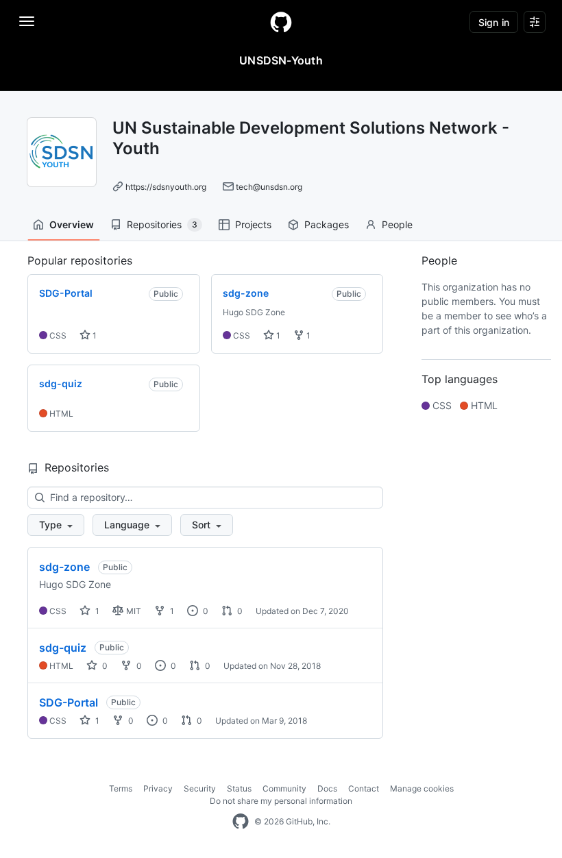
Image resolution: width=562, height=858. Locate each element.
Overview (71, 224)
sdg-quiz (62, 647)
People (397, 224)
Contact (363, 788)
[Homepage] (281, 22)
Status (239, 788)
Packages (326, 224)
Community (284, 788)
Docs (327, 788)
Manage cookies (422, 788)
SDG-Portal (68, 702)
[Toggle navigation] (26, 21)
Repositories (162, 224)
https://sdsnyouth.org (165, 187)
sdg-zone (64, 567)
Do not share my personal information (281, 801)
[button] (55, 525)
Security (200, 788)
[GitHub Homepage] (240, 822)
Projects (253, 224)
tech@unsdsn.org (269, 187)
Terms (120, 788)
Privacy (158, 788)
